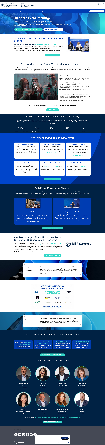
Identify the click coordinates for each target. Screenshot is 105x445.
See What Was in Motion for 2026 (51, 354)
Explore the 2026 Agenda (51, 228)
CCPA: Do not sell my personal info (82, 441)
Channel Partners (19, 434)
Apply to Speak (51, 55)
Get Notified (95, 11)
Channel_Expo (16, 434)
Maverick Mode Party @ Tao (51, 166)
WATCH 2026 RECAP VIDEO (52, 29)
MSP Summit (84, 166)
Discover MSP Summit (51, 255)
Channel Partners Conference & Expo (46, 245)
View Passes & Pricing (51, 179)
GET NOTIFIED (51, 109)
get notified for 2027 (74, 417)
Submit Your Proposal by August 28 (46, 44)
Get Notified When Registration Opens (27, 29)
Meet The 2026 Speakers (51, 421)
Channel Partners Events (27, 434)
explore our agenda (52, 152)
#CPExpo (18, 429)
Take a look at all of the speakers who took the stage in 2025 (50, 417)
